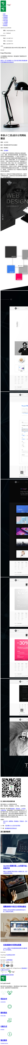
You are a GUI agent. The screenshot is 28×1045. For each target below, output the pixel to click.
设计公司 (5, 821)
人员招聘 (5, 22)
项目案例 (5, 17)
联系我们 (5, 25)
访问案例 (6, 150)
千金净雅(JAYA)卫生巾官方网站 (14, 60)
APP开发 (23, 808)
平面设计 (22, 821)
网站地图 (24, 968)
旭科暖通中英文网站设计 (8, 62)
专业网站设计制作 (10, 954)
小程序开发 (3, 810)
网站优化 (18, 808)
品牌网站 (11, 821)
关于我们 (5, 23)
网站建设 (12, 808)
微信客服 (7, 974)
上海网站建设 (9, 959)
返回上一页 (3, 60)
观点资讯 (5, 18)
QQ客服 (2, 974)
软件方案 (5, 20)
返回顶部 (11, 974)
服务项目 (5, 15)
